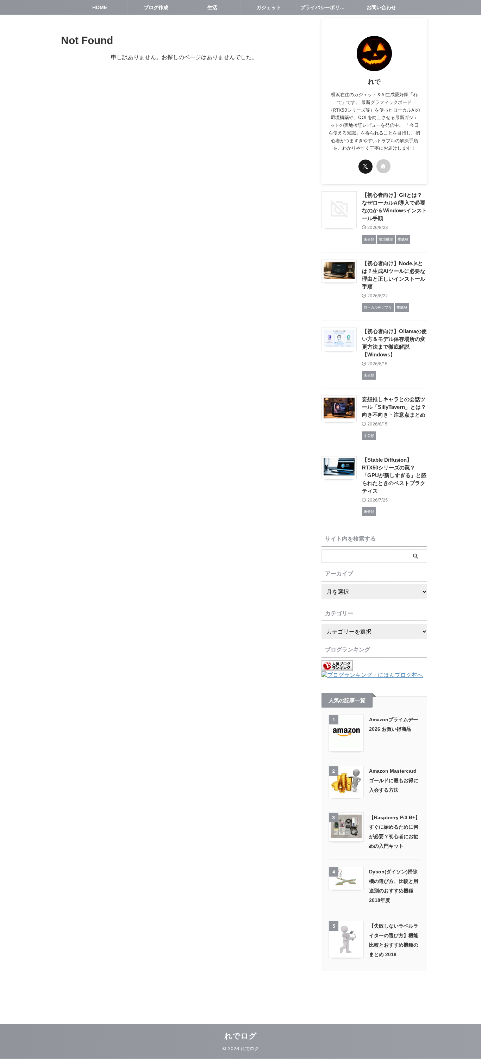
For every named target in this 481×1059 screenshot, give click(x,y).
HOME (99, 7)
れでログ (240, 1036)
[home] (383, 166)
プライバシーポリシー (325, 7)
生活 (212, 7)
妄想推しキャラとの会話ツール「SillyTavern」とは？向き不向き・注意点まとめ (394, 407)
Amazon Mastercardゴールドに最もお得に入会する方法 (393, 780)
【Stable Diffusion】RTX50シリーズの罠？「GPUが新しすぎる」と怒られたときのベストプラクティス (394, 475)
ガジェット (268, 7)
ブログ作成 (156, 7)
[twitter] (365, 167)
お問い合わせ (381, 7)
